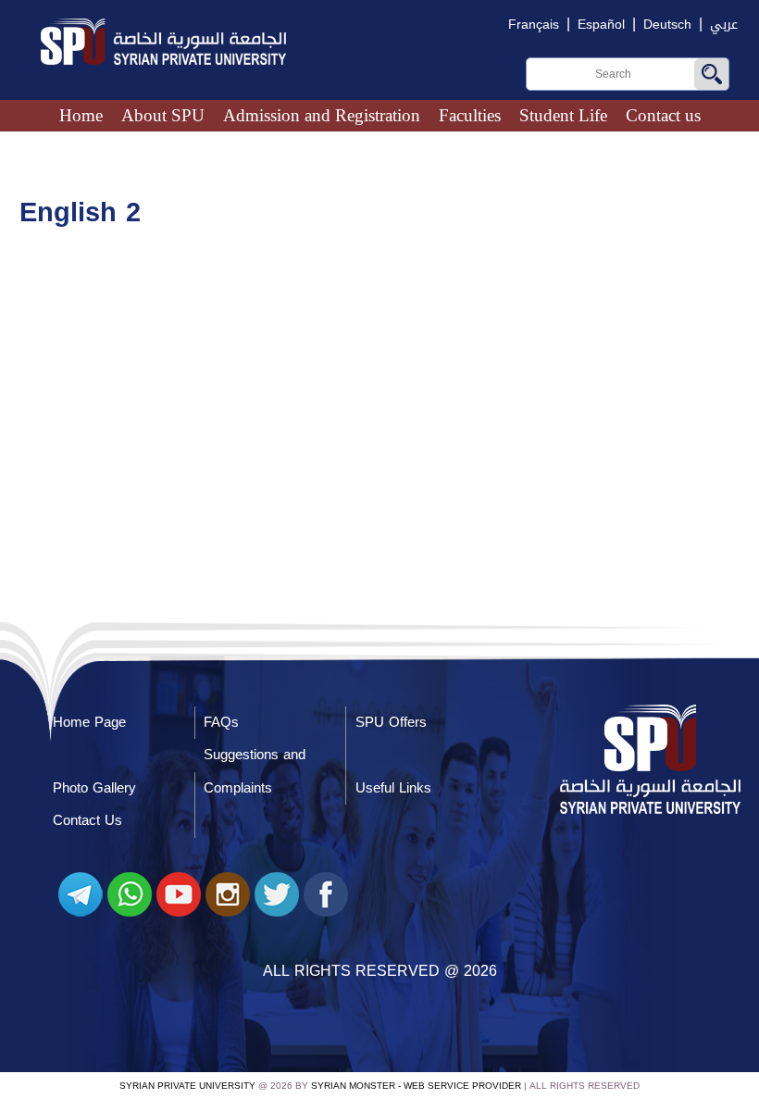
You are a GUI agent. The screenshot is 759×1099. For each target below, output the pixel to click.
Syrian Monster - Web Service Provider (416, 1085)
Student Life (563, 115)
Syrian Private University (187, 1085)
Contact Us (87, 820)
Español (601, 24)
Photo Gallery (94, 788)
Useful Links (393, 788)
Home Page (89, 722)
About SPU (163, 115)
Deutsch (667, 24)
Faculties (470, 115)
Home (81, 115)
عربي (724, 24)
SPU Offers (391, 722)
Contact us (663, 115)
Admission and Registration (321, 115)
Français (533, 24)
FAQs (221, 722)
